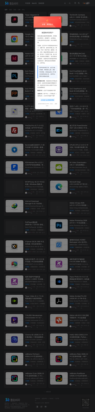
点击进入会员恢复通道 (47, 100)
